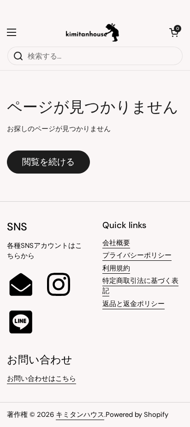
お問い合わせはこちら (41, 378)
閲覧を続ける (48, 162)
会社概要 (116, 242)
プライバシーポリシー (137, 255)
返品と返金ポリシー (133, 303)
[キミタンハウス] (93, 32)
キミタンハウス (80, 414)
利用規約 (116, 268)
